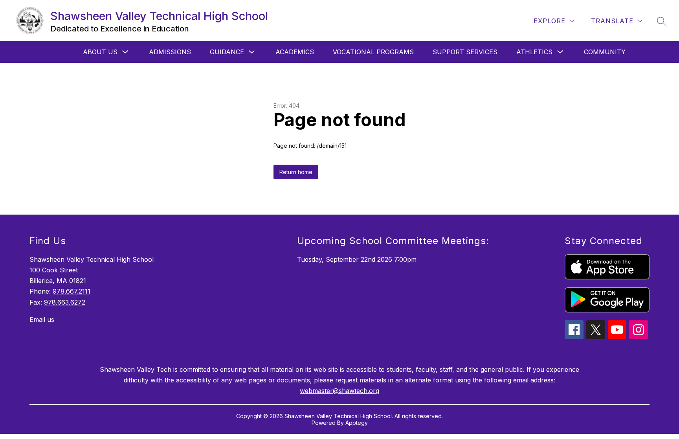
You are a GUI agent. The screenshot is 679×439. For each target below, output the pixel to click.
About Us (100, 52)
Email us (41, 319)
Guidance (227, 52)
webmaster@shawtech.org (339, 391)
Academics (294, 52)
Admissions (170, 52)
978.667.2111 (71, 291)
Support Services (465, 52)
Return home (295, 172)
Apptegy (356, 422)
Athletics (534, 52)
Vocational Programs (373, 52)
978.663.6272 (64, 302)
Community (605, 52)
